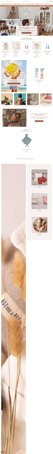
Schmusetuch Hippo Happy (26, 149)
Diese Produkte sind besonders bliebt (26, 39)
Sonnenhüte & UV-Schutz (33, 105)
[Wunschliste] (48, 1)
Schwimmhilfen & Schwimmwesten (20, 105)
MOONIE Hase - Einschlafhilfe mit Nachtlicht (16, 51)
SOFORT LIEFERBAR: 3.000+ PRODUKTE (43, 5)
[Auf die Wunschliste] (2, 42)
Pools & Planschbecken (46, 105)
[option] (26, 6)
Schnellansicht (6, 48)
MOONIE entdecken (39, 121)
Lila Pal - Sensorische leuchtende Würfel (26, 51)
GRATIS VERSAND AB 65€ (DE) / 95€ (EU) (26, 5)
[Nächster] (51, 36)
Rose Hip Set (39, 209)
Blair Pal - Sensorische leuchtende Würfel (47, 51)
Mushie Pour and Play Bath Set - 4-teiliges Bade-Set (39, 80)
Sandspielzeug (7, 105)
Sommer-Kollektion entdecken (14, 83)
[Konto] (47, 1)
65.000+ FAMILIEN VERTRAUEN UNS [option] (10, 5)
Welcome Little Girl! (39, 233)
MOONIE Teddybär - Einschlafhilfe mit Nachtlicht (5, 51)
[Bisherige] (1, 36)
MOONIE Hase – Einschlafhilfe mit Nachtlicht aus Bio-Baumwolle (36, 52)
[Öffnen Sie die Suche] (2, 1)
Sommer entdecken (26, 32)
